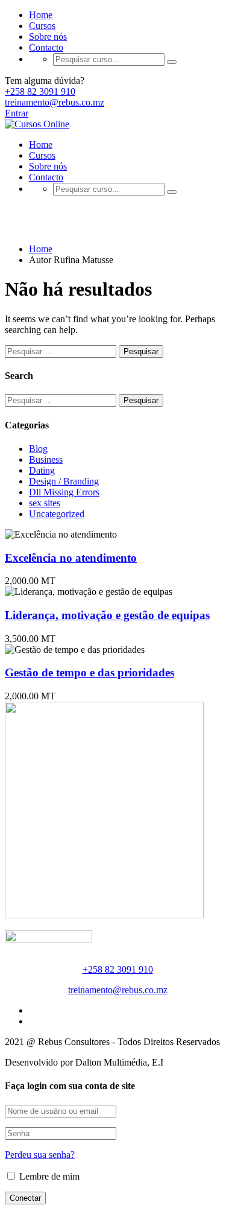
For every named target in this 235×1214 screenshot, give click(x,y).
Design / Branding (64, 481)
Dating (42, 470)
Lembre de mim (48, 1176)
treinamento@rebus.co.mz (54, 102)
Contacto (46, 47)
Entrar (16, 113)
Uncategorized (56, 514)
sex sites (44, 503)
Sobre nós (48, 36)
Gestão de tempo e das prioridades (89, 672)
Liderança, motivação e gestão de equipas (107, 615)
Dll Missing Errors (64, 492)
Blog (38, 448)
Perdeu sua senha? (40, 1154)
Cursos (42, 26)
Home (40, 15)
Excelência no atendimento (71, 557)
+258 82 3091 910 (40, 91)
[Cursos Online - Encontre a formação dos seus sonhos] (37, 124)
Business (46, 459)
